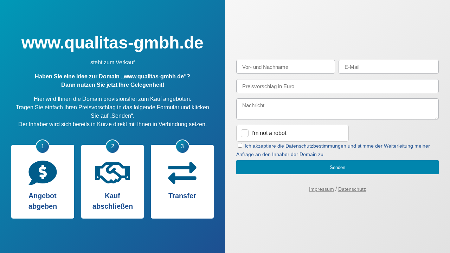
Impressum (321, 189)
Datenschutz (352, 189)
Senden (337, 167)
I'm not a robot (268, 133)
